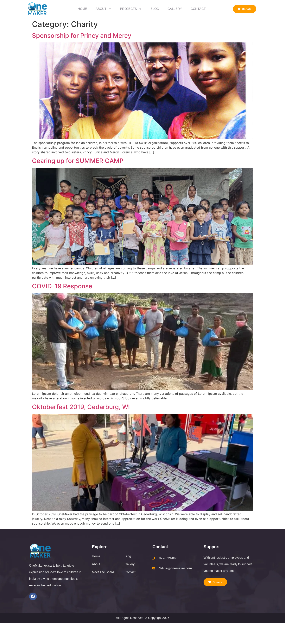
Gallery (175, 8)
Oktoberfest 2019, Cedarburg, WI (81, 407)
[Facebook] (33, 596)
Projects (128, 8)
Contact (198, 8)
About (101, 8)
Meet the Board (103, 572)
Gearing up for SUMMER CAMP (77, 161)
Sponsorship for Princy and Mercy (81, 35)
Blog (154, 8)
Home (82, 8)
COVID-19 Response (62, 286)
